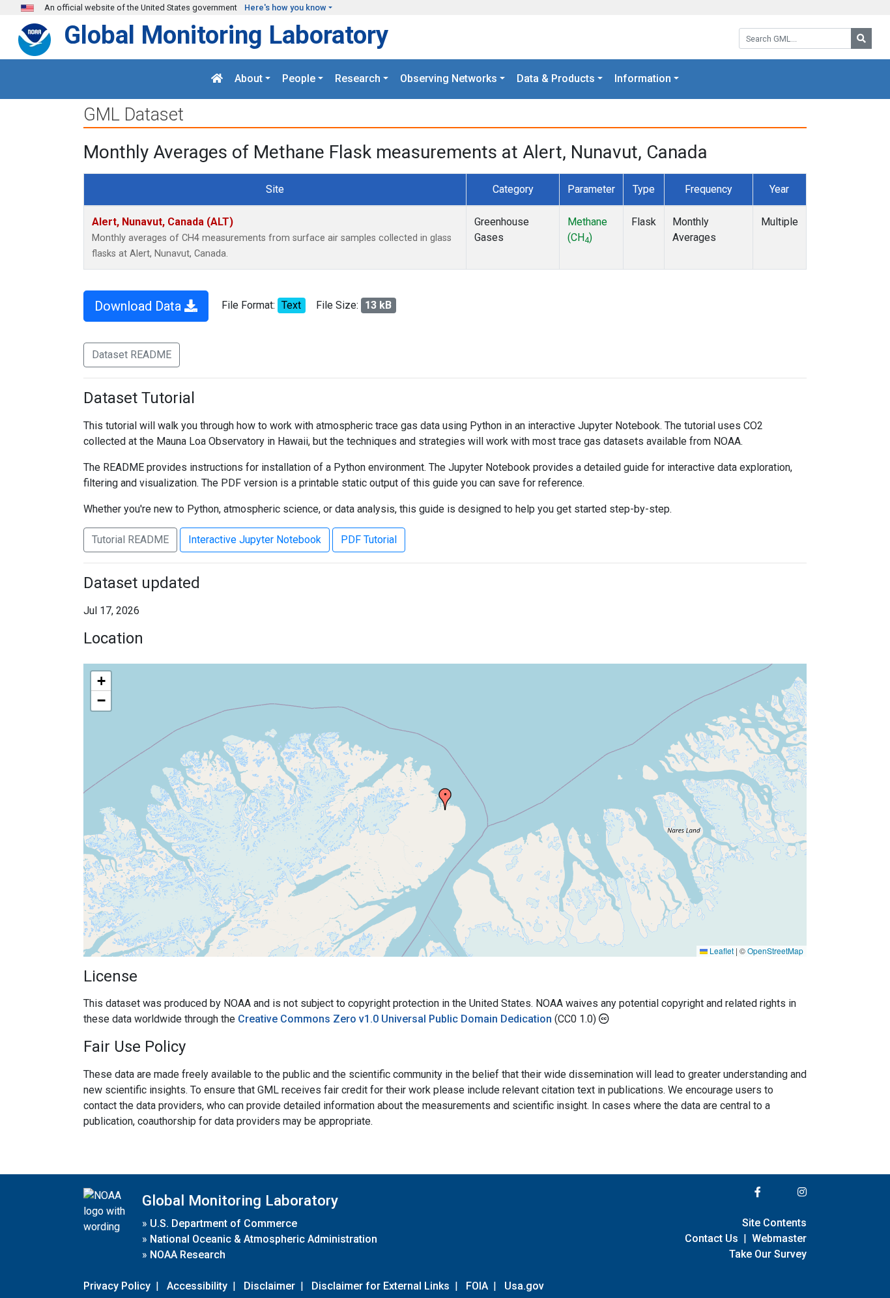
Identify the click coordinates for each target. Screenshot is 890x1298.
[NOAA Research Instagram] (785, 1192)
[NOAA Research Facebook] (740, 1192)
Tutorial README (130, 539)
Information (642, 79)
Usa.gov (524, 1286)
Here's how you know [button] (285, 7)
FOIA (477, 1286)
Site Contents (774, 1223)
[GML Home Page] (217, 79)
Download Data (139, 306)
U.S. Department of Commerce (223, 1223)
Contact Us (711, 1238)
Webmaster (779, 1238)
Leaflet (721, 950)
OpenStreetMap (775, 950)
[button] (445, 799)
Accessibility (197, 1286)
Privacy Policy (117, 1286)
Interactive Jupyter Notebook (254, 539)
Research (357, 79)
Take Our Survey (768, 1254)
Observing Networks (448, 79)
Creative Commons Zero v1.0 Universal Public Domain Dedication (396, 1019)
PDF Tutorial (369, 539)
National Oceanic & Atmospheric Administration (263, 1239)
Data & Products (556, 79)
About (249, 79)
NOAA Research (187, 1255)
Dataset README (131, 354)
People (298, 79)
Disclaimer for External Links (380, 1286)
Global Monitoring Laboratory (226, 34)
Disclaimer (269, 1286)
